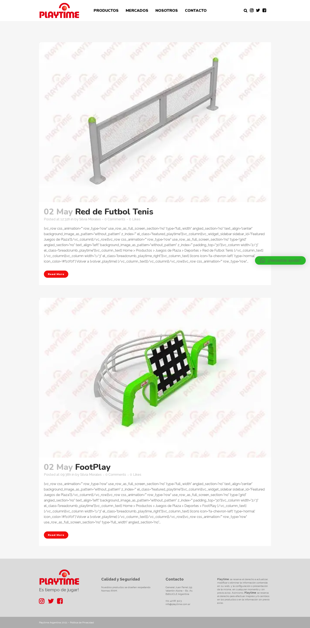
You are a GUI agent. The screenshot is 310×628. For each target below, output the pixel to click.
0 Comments (115, 219)
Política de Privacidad (82, 622)
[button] (280, 260)
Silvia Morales (90, 219)
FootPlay (93, 467)
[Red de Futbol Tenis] (155, 122)
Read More (56, 274)
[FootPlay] (155, 378)
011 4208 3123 (174, 600)
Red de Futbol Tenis (114, 211)
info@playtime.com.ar (178, 604)
